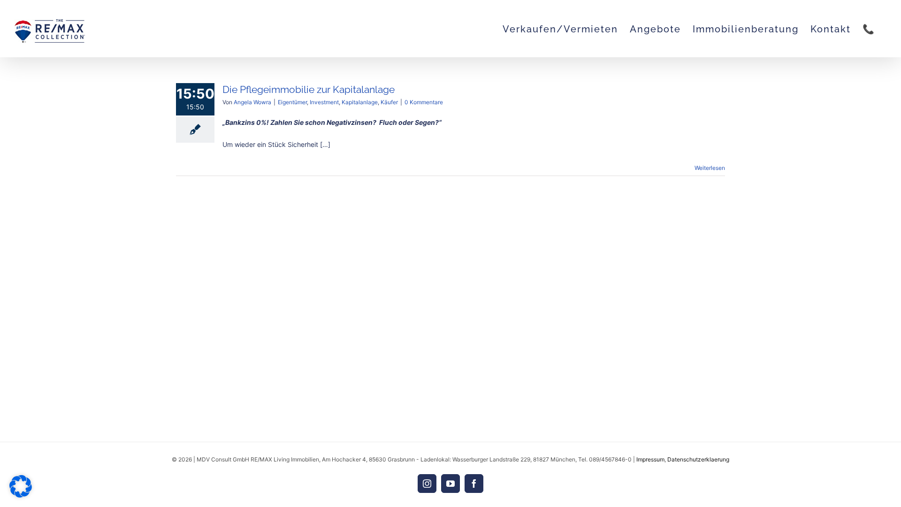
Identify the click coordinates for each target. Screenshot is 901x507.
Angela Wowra (252, 102)
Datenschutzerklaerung (698, 459)
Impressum (650, 459)
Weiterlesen (710, 167)
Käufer (389, 102)
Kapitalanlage (360, 102)
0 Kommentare (424, 102)
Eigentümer (292, 102)
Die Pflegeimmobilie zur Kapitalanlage (308, 89)
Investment (324, 102)
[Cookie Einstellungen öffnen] (20, 495)
